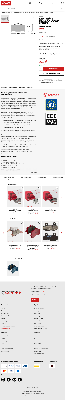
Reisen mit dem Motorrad (40, 321)
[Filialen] (30, 3)
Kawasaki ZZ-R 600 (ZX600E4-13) (9, 162)
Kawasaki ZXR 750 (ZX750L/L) (8, 160)
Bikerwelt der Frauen (39, 308)
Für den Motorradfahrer (39, 326)
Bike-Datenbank (5, 316)
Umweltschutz (37, 351)
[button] (62, 8)
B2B (2, 310)
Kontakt (3, 308)
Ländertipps (37, 313)
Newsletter (3, 318)
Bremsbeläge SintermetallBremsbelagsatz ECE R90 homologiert (33, 247)
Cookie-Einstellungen (39, 353)
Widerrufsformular (38, 346)
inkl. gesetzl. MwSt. (48, 79)
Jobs (2, 343)
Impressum (36, 336)
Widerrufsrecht (37, 343)
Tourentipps (37, 310)
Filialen (3, 338)
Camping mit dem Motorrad (40, 328)
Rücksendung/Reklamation (8, 326)
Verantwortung (5, 351)
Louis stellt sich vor (6, 336)
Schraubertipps (37, 316)
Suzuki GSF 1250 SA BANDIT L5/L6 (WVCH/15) (12, 164)
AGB (35, 338)
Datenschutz (37, 341)
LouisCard (3, 323)
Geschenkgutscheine (6, 321)
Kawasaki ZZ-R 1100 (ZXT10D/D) (9, 165)
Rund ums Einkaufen (6, 346)
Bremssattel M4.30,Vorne (15, 210)
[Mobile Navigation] (2, 8)
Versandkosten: (42, 80)
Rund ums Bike (37, 323)
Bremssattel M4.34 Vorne (50, 210)
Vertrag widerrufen (5, 328)
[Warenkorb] (62, 3)
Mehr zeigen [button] (34, 172)
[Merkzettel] (51, 3)
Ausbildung (4, 341)
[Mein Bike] (40, 3)
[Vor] (61, 197)
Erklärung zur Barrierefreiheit (41, 348)
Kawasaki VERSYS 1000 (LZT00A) (9, 167)
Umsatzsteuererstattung (7, 348)
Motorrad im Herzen (39, 318)
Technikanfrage (5, 313)
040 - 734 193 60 (13, 293)
